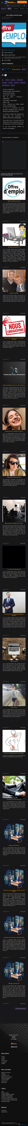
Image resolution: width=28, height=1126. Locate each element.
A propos (14, 1036)
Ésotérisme (22, 8)
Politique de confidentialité (6, 1097)
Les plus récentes (5, 1079)
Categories (3, 1074)
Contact (13, 1037)
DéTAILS (12, 85)
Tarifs (2, 1091)
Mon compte (13, 1039)
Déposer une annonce (22, 2)
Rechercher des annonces (6, 1076)
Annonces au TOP (5, 1075)
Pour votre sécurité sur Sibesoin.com (9, 1098)
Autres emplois (12, 50)
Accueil (3, 1056)
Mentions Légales (5, 1092)
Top (9, 8)
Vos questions (4, 1060)
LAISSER (10, 82)
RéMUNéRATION (6, 85)
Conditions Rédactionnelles (7, 1095)
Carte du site (4, 1082)
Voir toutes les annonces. (20, 1008)
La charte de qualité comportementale (9, 1099)
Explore (3, 8)
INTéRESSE (22, 82)
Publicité (3, 1063)
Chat (23, 69)
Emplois (6, 50)
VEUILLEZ (16, 82)
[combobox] (13, 5)
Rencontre (16, 8)
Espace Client (4, 1111)
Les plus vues (4, 1081)
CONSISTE (5, 82)
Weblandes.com (24, 1124)
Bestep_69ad (7, 69)
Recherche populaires (5, 1078)
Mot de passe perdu (5, 1101)
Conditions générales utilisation (7, 1094)
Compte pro (3, 1062)
